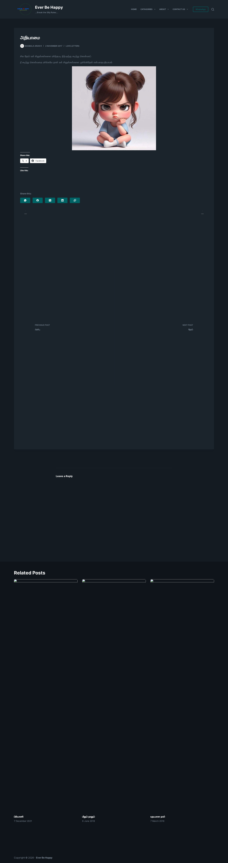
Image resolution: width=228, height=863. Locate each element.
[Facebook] (38, 200)
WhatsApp (201, 9)
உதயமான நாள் (157, 816)
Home (134, 9)
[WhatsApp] (25, 200)
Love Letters (72, 46)
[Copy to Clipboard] (75, 200)
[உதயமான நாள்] (182, 695)
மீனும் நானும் (88, 816)
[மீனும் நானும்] (114, 695)
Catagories (146, 9)
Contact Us (179, 9)
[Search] (212, 9)
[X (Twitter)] (50, 200)
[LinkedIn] (62, 200)
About (162, 9)
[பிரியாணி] (46, 695)
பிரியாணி (19, 816)
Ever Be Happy (49, 7)
